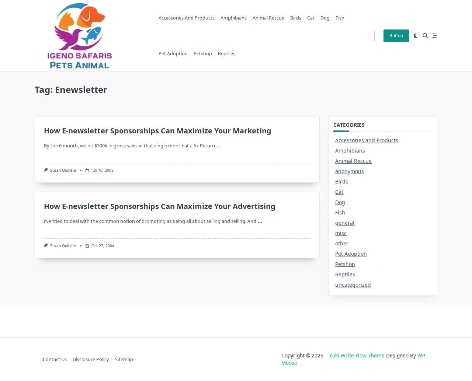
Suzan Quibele (63, 170)
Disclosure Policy (91, 359)
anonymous (349, 171)
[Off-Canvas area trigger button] (434, 35)
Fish (340, 17)
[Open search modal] (425, 35)
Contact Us (55, 359)
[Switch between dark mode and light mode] (415, 35)
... (218, 145)
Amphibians (234, 17)
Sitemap (124, 359)
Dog (325, 17)
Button (396, 35)
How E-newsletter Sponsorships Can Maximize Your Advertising (159, 206)
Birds (295, 17)
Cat (311, 17)
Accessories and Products (187, 17)
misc (341, 233)
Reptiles (226, 53)
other (341, 243)
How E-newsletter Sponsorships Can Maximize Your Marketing (157, 131)
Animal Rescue (268, 17)
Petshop (203, 53)
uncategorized (353, 284)
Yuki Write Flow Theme (357, 355)
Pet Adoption (173, 53)
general (344, 222)
